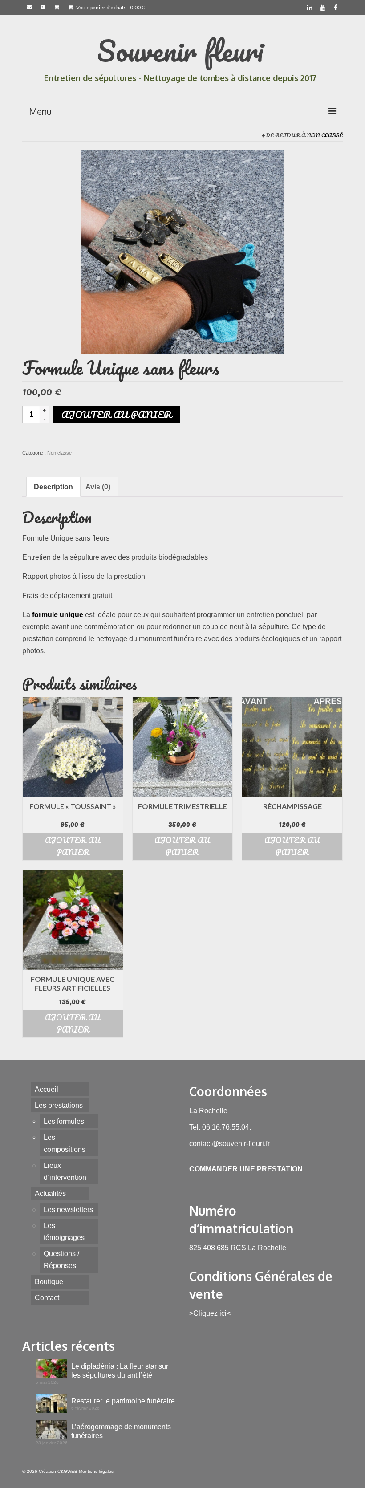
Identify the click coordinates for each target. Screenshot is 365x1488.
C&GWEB (67, 1471)
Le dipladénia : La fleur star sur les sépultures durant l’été (119, 1370)
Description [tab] (53, 487)
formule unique (57, 614)
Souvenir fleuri (180, 50)
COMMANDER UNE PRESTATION (246, 1169)
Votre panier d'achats (110, 7)
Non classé (325, 135)
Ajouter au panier (116, 414)
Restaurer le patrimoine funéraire (123, 1401)
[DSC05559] (182, 252)
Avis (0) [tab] (97, 487)
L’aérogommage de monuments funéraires (121, 1431)
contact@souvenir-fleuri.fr (229, 1143)
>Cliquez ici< (210, 1313)
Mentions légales (96, 1471)
